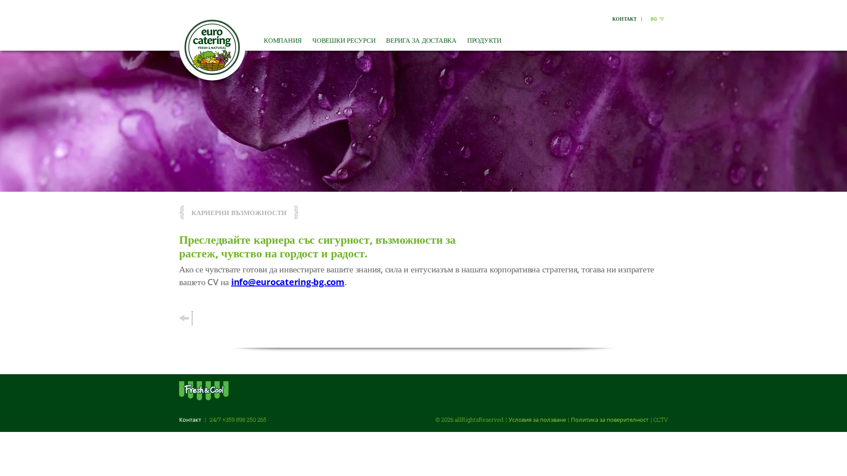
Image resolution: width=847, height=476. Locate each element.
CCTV (660, 420)
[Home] (212, 48)
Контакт (190, 420)
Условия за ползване (537, 420)
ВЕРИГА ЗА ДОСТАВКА (421, 40)
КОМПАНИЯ (283, 40)
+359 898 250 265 (244, 420)
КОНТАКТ (624, 18)
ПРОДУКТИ (484, 40)
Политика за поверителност (609, 420)
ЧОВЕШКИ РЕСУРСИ (343, 40)
